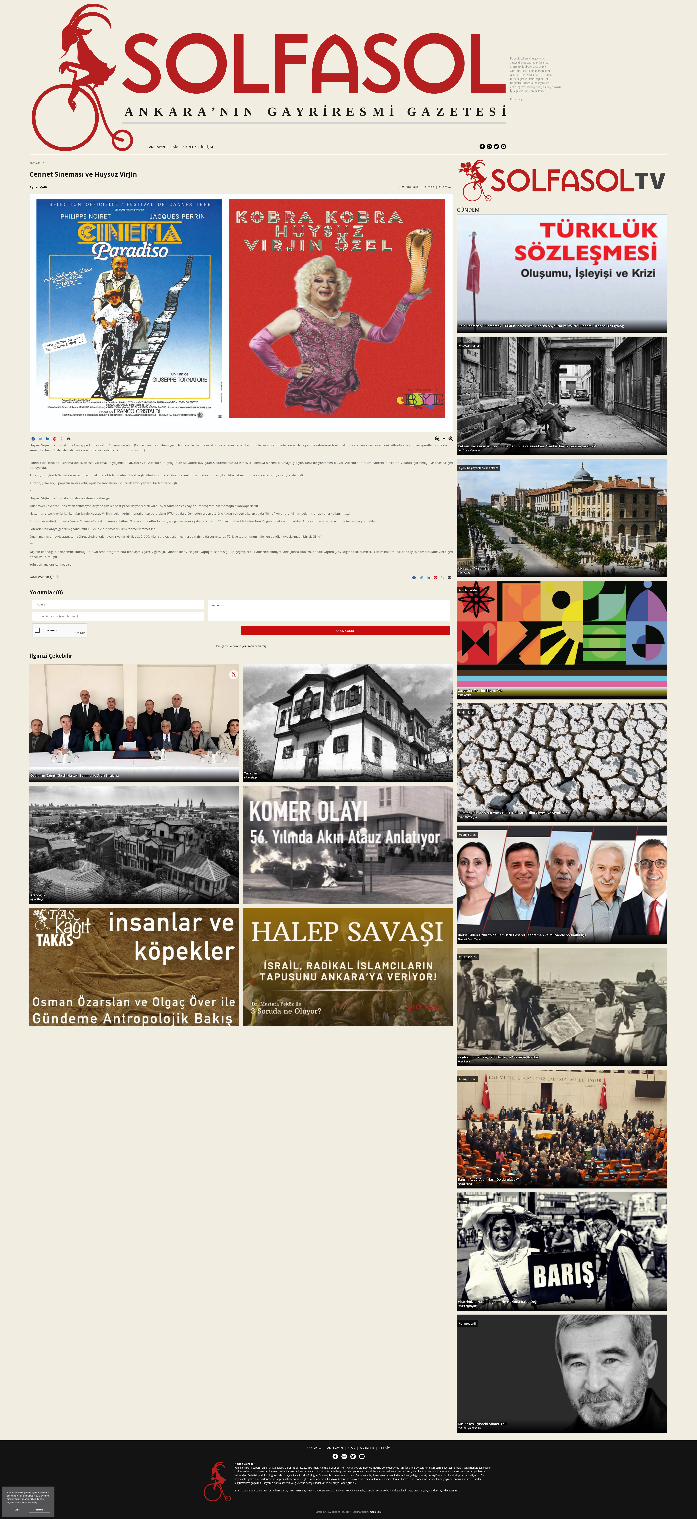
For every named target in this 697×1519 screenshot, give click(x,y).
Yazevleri (251, 775)
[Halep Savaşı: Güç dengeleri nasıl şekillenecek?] (348, 967)
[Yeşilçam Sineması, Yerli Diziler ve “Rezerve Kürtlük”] (562, 1007)
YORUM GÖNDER (345, 630)
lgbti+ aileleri (469, 590)
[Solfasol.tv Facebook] (482, 146)
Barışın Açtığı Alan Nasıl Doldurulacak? (488, 1181)
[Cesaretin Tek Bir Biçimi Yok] (562, 640)
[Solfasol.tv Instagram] (489, 146)
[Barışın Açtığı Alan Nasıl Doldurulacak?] (562, 1129)
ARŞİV (174, 147)
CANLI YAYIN (156, 147)
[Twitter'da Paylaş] (40, 439)
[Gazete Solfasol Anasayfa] (269, 77)
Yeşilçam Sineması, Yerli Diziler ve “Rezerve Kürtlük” (499, 1059)
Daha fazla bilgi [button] (30, 1502)
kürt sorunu (469, 957)
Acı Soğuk (37, 897)
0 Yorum (447, 187)
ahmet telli (468, 1324)
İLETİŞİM (207, 147)
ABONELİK (189, 147)
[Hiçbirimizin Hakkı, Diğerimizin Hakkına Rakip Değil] (562, 1251)
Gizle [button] (17, 1510)
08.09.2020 (412, 187)
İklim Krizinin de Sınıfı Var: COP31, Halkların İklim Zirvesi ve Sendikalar (513, 815)
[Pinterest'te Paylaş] (54, 439)
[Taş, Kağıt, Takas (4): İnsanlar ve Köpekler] (134, 967)
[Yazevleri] (348, 723)
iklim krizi (467, 712)
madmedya (376, 1511)
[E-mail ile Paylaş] (68, 439)
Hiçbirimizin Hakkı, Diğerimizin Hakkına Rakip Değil (498, 1304)
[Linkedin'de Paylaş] (47, 439)
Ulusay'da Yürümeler (474, 570)
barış (464, 1201)
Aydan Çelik (39, 187)
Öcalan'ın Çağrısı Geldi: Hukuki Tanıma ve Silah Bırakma (74, 775)
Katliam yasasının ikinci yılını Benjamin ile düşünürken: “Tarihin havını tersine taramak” (527, 448)
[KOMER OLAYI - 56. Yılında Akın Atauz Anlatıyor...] (348, 845)
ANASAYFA (314, 1448)
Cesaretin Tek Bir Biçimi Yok (480, 692)
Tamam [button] (39, 1510)
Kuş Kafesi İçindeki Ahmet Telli (482, 1426)
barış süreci (468, 835)
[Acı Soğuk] (134, 845)
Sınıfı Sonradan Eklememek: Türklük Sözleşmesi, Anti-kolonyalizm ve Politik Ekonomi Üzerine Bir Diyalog (541, 326)
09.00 (430, 187)
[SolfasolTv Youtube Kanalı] (562, 180)
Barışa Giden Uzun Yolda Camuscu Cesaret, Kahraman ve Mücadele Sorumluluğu (522, 937)
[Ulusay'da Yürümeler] (562, 518)
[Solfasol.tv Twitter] (496, 146)
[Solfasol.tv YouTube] (503, 146)
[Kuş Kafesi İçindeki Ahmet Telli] (562, 1373)
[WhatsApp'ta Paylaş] (61, 439)
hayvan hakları (471, 346)
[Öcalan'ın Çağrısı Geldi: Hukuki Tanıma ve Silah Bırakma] (134, 723)
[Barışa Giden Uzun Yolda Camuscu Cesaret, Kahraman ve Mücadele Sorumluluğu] (562, 885)
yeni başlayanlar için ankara (479, 468)
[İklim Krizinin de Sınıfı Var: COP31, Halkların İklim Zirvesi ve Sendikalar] (562, 762)
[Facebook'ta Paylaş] (33, 439)
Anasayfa (35, 163)
